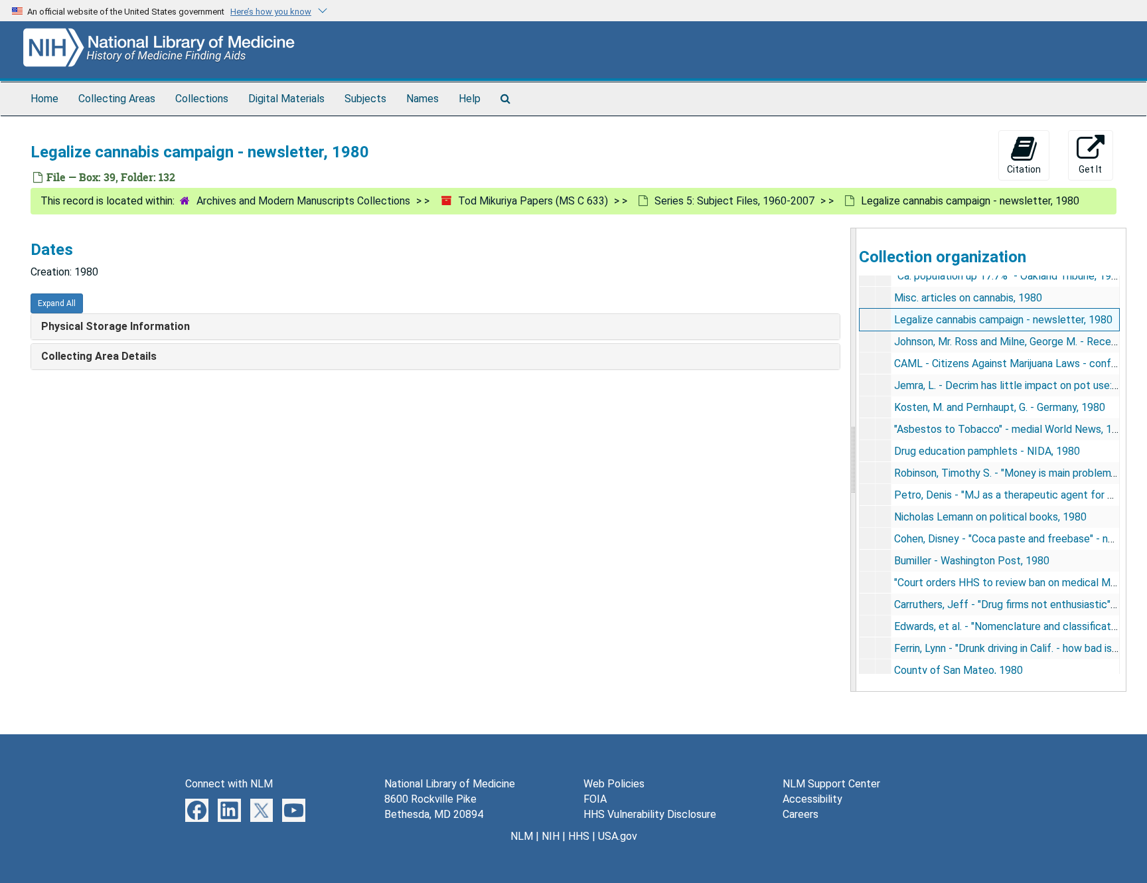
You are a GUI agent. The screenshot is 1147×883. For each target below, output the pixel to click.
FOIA (595, 799)
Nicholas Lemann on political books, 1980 (990, 517)
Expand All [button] (57, 303)
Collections (201, 98)
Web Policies (614, 783)
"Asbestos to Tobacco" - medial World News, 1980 (1012, 429)
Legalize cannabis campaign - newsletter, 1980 (1003, 319)
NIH (551, 836)
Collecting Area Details (99, 356)
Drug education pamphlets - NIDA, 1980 (987, 451)
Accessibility (812, 799)
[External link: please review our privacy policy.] (196, 809)
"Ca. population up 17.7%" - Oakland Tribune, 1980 (1008, 276)
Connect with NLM (229, 783)
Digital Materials (286, 98)
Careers (800, 814)
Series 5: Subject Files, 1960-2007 (734, 201)
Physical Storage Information (115, 326)
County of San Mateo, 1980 (958, 670)
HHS (578, 836)
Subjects (365, 98)
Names (422, 98)
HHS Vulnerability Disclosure (649, 814)
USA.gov (617, 836)
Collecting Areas (116, 98)
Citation (1024, 169)
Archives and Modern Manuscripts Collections (303, 201)
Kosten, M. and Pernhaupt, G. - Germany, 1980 (999, 407)
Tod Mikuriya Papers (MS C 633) (533, 201)
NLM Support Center (831, 783)
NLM (521, 836)
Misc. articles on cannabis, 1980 (968, 297)
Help (470, 98)
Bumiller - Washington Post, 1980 (971, 560)
